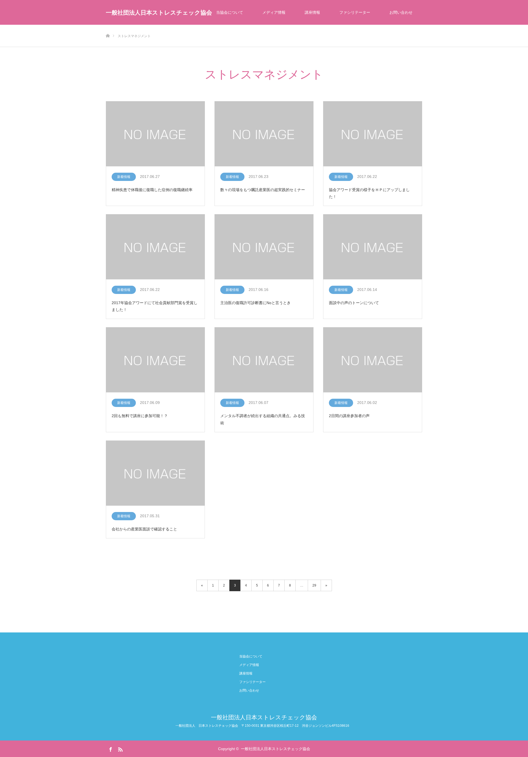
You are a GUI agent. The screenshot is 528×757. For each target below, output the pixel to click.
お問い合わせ (401, 12)
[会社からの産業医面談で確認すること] (155, 473)
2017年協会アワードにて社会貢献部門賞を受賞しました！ (154, 306)
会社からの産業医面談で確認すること (144, 529)
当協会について (229, 12)
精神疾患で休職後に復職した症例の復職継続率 (152, 190)
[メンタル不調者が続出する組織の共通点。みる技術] (264, 360)
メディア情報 (273, 12)
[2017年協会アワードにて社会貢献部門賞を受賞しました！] (155, 247)
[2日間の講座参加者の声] (372, 360)
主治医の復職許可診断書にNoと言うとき (255, 303)
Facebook (110, 748)
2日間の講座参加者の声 (349, 416)
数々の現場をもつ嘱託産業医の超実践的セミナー (262, 190)
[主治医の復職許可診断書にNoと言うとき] (264, 247)
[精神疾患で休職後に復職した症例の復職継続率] (155, 134)
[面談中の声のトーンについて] (372, 247)
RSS (120, 748)
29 (314, 585)
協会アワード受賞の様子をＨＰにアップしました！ (369, 193)
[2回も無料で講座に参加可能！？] (155, 360)
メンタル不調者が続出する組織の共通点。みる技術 (262, 419)
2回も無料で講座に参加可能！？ (140, 416)
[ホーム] (107, 27)
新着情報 (123, 177)
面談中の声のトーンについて (354, 303)
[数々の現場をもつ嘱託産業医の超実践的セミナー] (264, 134)
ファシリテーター (354, 12)
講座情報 (312, 12)
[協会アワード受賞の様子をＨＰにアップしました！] (372, 134)
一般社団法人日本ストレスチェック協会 (159, 12)
